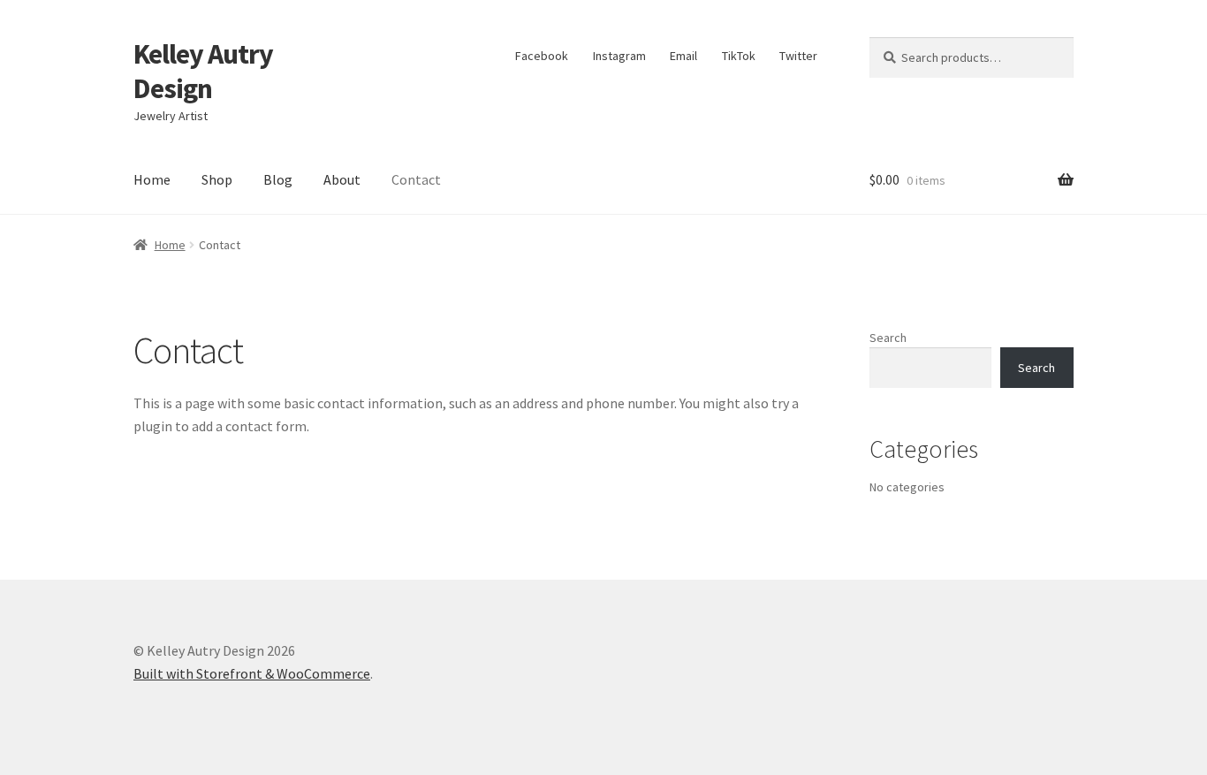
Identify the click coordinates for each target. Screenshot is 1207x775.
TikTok (738, 56)
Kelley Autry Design (203, 71)
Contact (416, 179)
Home (152, 179)
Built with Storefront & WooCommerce (251, 673)
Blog (277, 179)
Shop (216, 179)
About (342, 179)
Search (888, 338)
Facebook (541, 56)
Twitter (798, 56)
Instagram (619, 56)
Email (683, 56)
